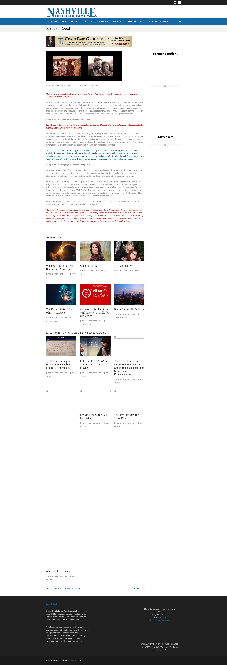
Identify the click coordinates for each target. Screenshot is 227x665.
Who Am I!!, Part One (58, 571)
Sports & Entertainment (96, 21)
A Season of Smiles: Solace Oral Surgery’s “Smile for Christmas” (95, 312)
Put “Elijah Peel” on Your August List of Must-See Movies (94, 364)
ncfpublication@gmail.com (159, 620)
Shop (142, 21)
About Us (118, 21)
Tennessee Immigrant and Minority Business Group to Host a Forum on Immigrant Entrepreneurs (129, 367)
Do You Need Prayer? (158, 21)
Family (64, 21)
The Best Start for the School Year (126, 416)
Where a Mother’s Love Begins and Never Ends (59, 267)
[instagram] (179, 2)
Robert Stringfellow (57, 274)
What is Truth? (88, 265)
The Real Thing (123, 265)
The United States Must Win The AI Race (59, 310)
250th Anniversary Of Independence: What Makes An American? (58, 364)
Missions (85, 85)
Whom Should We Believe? (129, 309)
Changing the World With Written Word (63, 588)
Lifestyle (76, 21)
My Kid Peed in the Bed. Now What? (94, 416)
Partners (131, 21)
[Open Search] (180, 21)
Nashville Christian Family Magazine (66, 660)
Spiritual (52, 21)
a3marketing (53, 85)
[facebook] (175, 2)
